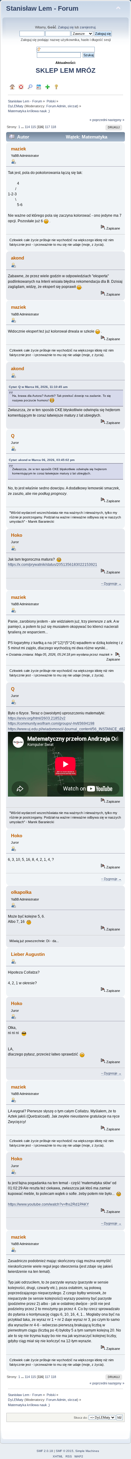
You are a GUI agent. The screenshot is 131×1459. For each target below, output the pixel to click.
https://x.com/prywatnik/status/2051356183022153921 (52, 564)
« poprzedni (98, 120)
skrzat (72, 106)
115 (33, 127)
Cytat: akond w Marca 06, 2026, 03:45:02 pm (42, 460)
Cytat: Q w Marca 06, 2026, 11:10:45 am (38, 387)
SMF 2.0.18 (45, 1451)
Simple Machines (87, 1451)
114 (27, 127)
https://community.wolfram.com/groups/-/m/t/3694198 (51, 723)
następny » (116, 120)
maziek (18, 148)
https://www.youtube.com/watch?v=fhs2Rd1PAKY (48, 1204)
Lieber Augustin (28, 954)
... (23, 127)
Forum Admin (56, 106)
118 (53, 127)
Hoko (16, 535)
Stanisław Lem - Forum (42, 8)
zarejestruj (87, 27)
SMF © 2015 (64, 1451)
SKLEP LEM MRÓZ (65, 70)
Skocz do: (81, 1417)
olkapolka (21, 892)
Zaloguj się (66, 27)
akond (17, 257)
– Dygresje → (111, 583)
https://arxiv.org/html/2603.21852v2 (37, 718)
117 (47, 127)
